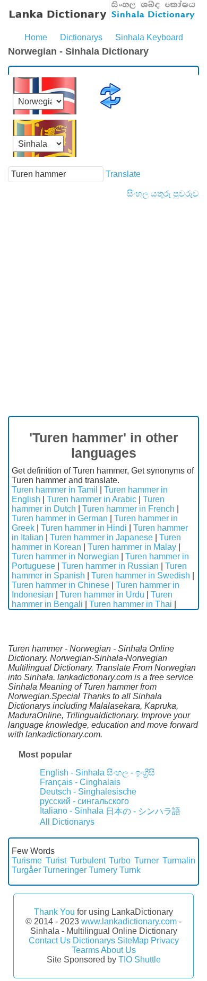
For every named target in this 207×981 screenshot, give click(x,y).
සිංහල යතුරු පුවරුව (163, 193)
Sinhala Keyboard (149, 37)
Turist (56, 860)
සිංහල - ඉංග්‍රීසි (131, 772)
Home (35, 37)
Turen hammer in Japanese (101, 537)
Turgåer (26, 870)
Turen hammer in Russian (110, 565)
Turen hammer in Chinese (60, 585)
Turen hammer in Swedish (140, 575)
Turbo (120, 860)
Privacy (165, 940)
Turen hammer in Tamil (55, 489)
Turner (146, 860)
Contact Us (50, 940)
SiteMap (133, 940)
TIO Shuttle (139, 959)
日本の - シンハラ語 (143, 811)
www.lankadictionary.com (129, 921)
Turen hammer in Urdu (102, 594)
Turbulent (88, 860)
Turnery (103, 870)
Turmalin (178, 860)
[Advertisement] (103, 307)
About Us (118, 950)
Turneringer (65, 870)
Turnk (130, 870)
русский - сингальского (84, 801)
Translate (123, 174)
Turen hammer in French (128, 508)
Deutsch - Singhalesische (88, 791)
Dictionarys (81, 37)
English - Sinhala (72, 772)
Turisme (27, 860)
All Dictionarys (67, 821)
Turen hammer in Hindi (84, 527)
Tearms (85, 950)
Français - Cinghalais (80, 782)
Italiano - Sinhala (72, 810)
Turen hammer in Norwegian (65, 556)
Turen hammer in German (60, 518)
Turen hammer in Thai (130, 604)
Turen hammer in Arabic (91, 499)
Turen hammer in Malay (132, 546)
